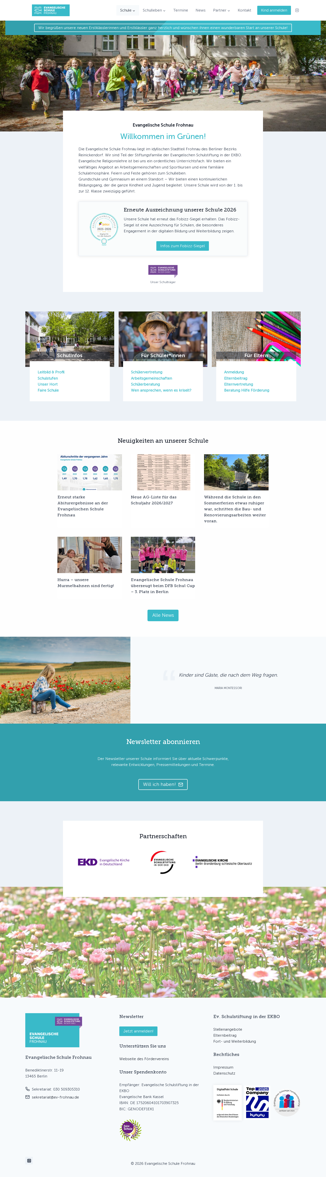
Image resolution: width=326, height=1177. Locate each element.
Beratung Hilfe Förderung (246, 390)
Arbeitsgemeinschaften (151, 378)
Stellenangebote (227, 1029)
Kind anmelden (274, 10)
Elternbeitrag (235, 378)
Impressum (223, 1067)
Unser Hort (48, 384)
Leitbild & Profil (51, 372)
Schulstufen (48, 378)
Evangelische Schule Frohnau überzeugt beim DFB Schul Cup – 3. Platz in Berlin (163, 585)
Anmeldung (234, 372)
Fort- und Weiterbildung (234, 1041)
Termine (180, 10)
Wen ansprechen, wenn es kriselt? (161, 390)
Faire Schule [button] (48, 390)
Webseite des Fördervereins (144, 1059)
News (201, 10)
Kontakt (244, 10)
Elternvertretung (238, 384)
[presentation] (89, 472)
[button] (130, 1130)
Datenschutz (224, 1073)
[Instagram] (297, 10)
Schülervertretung (146, 372)
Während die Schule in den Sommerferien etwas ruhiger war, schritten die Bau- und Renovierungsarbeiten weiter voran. (235, 509)
